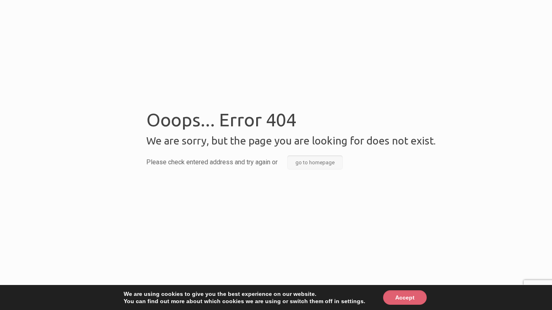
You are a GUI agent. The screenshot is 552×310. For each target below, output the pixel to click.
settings (352, 301)
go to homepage (315, 162)
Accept (405, 297)
